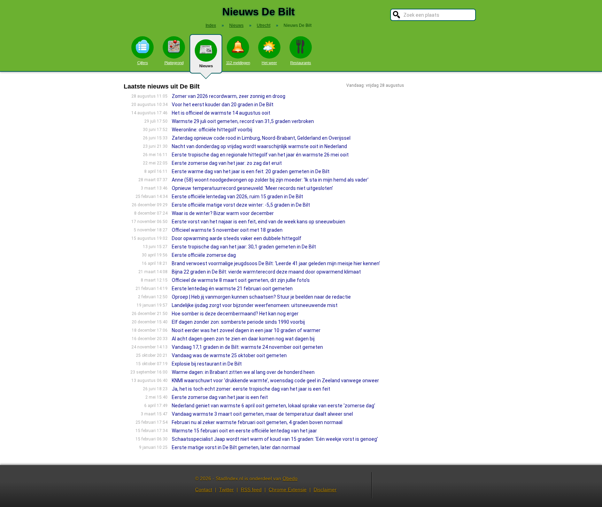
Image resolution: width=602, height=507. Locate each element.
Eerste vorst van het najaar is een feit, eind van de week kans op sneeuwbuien (258, 221)
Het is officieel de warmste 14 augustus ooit (221, 113)
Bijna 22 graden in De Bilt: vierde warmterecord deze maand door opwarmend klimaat (266, 272)
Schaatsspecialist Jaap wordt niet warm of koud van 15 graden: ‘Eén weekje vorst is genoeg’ (275, 439)
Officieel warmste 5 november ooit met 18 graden (227, 230)
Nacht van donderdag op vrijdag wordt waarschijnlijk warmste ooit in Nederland (259, 146)
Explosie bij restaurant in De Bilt (207, 364)
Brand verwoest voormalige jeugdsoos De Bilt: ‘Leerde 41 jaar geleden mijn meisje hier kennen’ (276, 263)
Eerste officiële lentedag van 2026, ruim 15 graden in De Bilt (237, 196)
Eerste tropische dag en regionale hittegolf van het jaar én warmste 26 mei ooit (260, 155)
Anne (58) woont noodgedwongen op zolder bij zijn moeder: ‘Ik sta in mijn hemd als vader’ (270, 180)
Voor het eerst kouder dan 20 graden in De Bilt (222, 104)
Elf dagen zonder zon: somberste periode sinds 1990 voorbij (238, 322)
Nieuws (206, 66)
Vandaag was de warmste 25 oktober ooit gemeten (229, 355)
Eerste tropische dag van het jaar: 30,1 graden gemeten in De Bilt (244, 246)
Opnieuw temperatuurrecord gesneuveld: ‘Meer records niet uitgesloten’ (252, 188)
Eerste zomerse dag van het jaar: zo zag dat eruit (227, 163)
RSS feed (251, 489)
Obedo (290, 478)
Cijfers (142, 63)
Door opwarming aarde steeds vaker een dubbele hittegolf (236, 238)
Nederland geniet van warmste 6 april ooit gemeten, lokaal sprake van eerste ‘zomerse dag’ (273, 405)
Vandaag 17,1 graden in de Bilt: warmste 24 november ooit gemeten (247, 347)
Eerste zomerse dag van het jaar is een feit (220, 397)
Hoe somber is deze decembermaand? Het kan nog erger (235, 313)
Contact (203, 489)
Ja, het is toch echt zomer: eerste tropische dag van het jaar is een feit (251, 389)
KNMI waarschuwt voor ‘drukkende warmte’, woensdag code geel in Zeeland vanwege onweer (275, 380)
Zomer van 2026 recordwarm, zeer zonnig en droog (228, 96)
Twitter (226, 489)
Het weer (269, 63)
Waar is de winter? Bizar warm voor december (223, 213)
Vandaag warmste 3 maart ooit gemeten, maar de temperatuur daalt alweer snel (262, 414)
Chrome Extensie (288, 489)
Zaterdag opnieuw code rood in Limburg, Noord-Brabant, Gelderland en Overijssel (261, 138)
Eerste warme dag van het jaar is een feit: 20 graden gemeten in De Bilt (251, 171)
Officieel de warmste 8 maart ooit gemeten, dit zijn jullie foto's (241, 280)
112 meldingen (238, 63)
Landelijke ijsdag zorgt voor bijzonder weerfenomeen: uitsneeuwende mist (255, 305)
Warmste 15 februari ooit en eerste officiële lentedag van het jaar (244, 430)
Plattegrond (174, 63)
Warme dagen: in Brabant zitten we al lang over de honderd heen (243, 372)
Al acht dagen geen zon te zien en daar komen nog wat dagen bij (243, 338)
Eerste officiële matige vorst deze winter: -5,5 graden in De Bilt (241, 205)
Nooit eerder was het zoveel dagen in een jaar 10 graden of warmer (246, 330)
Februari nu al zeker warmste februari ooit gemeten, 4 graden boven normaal (257, 422)
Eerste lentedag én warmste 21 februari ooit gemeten (232, 288)
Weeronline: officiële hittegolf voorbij (212, 129)
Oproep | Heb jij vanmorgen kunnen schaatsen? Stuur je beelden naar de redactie (261, 297)
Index (211, 25)
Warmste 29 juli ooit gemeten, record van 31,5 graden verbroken (243, 121)
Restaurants (300, 63)
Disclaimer (325, 489)
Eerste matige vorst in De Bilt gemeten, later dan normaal (236, 447)
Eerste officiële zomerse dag (204, 255)
